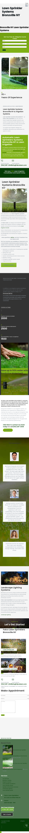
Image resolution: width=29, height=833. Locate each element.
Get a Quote (7, 814)
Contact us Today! (5, 307)
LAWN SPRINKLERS (8, 650)
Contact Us (14, 175)
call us (12, 237)
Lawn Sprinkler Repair (8, 785)
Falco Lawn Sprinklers (15, 821)
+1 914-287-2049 (7, 809)
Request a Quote (8, 265)
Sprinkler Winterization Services (10, 787)
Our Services (6, 778)
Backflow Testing (7, 780)
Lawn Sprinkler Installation (9, 783)
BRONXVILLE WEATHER (6, 738)
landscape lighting (7, 293)
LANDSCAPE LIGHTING (10, 669)
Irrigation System (7, 782)
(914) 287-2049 (18, 427)
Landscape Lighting (6, 614)
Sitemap (9, 822)
